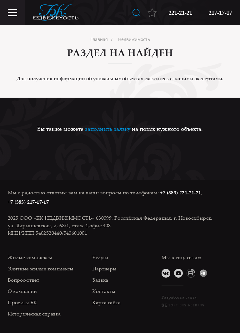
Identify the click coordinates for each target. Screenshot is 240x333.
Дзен (216, 273)
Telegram (203, 273)
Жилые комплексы (30, 257)
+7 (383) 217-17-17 (28, 201)
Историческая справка (34, 313)
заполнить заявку (107, 128)
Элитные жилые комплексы (40, 268)
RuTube (191, 273)
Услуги (100, 257)
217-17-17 (220, 12)
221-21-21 (180, 12)
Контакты (103, 291)
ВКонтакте (166, 273)
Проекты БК (22, 302)
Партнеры (104, 268)
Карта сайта (106, 302)
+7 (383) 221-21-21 (180, 192)
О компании (22, 291)
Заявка (100, 279)
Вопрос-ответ (23, 279)
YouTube (178, 273)
